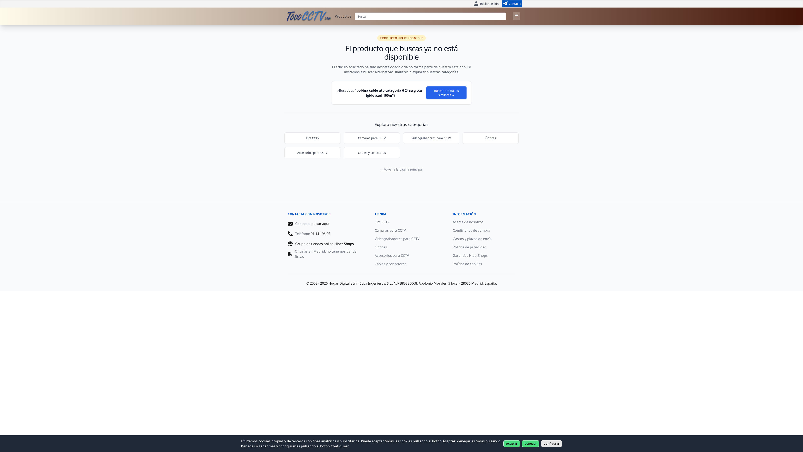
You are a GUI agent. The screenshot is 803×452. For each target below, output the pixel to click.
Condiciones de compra (471, 230)
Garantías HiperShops (470, 255)
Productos (343, 16)
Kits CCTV (312, 138)
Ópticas (490, 138)
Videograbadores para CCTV (431, 138)
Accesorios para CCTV (312, 153)
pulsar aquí (320, 223)
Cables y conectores (372, 153)
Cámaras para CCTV (372, 138)
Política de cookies (467, 264)
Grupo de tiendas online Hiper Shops (324, 243)
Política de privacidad (469, 247)
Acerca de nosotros (468, 222)
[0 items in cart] (516, 16)
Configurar (551, 444)
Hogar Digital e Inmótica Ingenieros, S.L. (360, 283)
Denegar (530, 444)
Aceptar (511, 444)
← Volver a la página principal (401, 169)
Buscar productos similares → (446, 93)
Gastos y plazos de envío (472, 238)
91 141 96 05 (320, 233)
